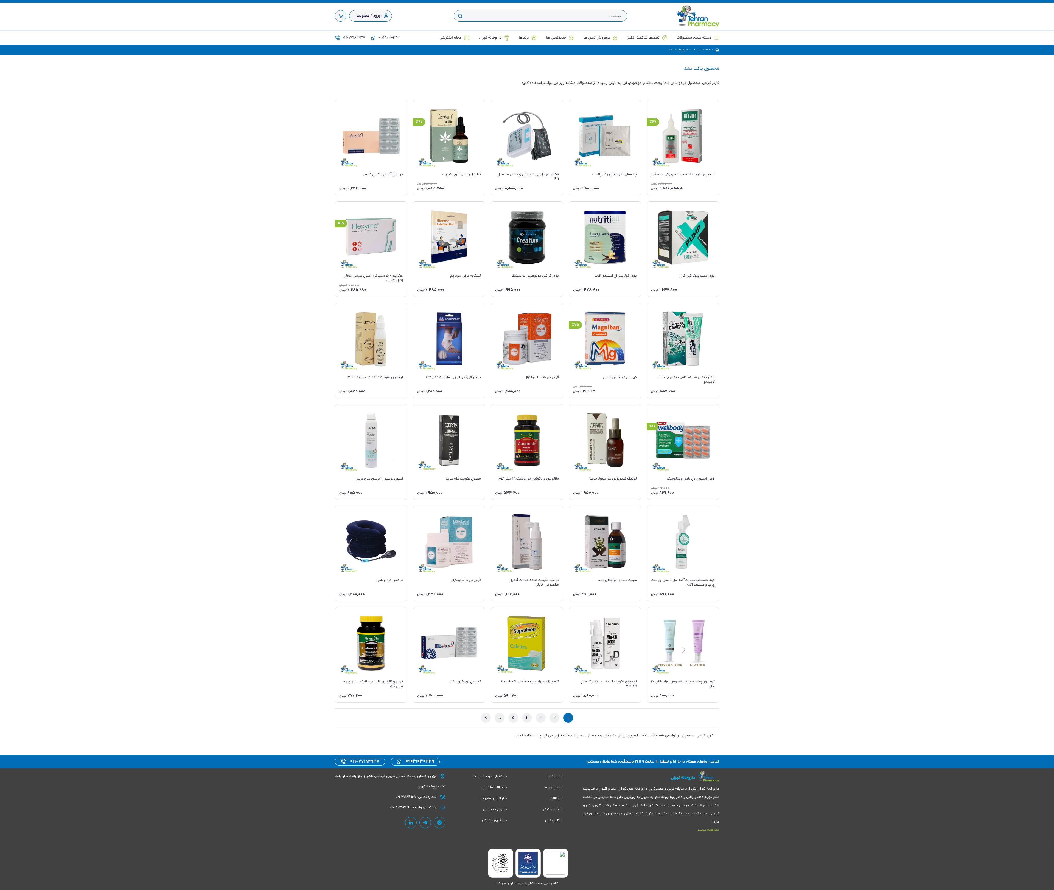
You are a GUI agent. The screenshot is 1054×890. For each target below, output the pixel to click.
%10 (652, 426)
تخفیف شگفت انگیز (643, 38)
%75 (575, 325)
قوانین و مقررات (492, 798)
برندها (524, 38)
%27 (652, 122)
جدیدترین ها (556, 38)
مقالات (555, 798)
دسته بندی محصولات (694, 38)
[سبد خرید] (340, 16)
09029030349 (388, 37)
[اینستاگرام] (439, 822)
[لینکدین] (411, 822)
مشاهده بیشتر (708, 829)
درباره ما (554, 776)
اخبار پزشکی (551, 809)
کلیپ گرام (552, 820)
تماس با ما (552, 787)
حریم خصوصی (493, 809)
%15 (341, 223)
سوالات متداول (493, 787)
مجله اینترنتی (450, 38)
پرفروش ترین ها (596, 38)
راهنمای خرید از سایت (488, 776)
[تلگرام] (425, 822)
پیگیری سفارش (493, 820)
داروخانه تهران (490, 38)
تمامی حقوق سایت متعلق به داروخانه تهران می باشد (527, 883)
